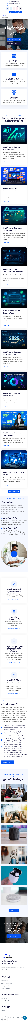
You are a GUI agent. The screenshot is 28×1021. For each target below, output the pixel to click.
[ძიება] (6, 12)
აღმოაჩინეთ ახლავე (13, 599)
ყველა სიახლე (13, 491)
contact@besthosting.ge (14, 3)
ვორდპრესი (6, 161)
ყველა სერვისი (6, 762)
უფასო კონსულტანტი (15, 12)
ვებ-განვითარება (5, 986)
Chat (25, 1017)
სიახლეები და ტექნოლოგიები (8, 1000)
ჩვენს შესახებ (4, 998)
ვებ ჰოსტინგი (14, 61)
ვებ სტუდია (14, 98)
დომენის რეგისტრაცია (14, 79)
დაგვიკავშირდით (13, 43)
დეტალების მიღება (13, 39)
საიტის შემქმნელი (14, 680)
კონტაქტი (3, 1010)
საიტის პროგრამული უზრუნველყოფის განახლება (14, 648)
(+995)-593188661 (15, 1)
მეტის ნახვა (13, 910)
